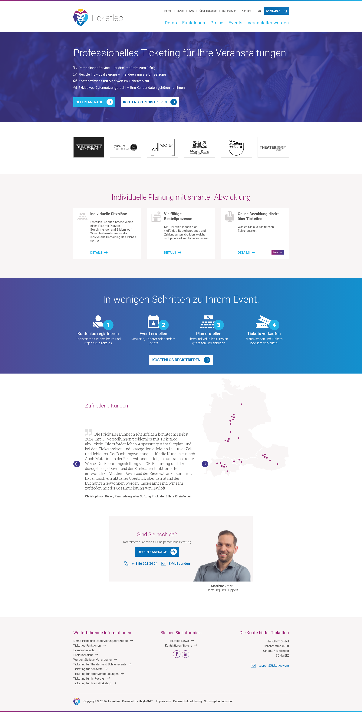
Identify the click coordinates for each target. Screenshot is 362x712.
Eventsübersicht (84, 650)
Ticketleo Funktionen (87, 645)
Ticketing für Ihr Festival (89, 678)
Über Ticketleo (208, 10)
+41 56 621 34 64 (144, 563)
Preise (216, 22)
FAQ (191, 10)
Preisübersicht (83, 655)
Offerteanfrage (152, 552)
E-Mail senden (179, 563)
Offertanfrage (89, 102)
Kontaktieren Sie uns (178, 645)
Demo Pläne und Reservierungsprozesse (100, 641)
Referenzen (229, 10)
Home (168, 10)
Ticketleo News (178, 641)
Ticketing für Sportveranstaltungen (96, 674)
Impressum (163, 701)
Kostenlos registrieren (145, 102)
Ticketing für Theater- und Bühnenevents (100, 664)
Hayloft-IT (146, 701)
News (180, 10)
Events (235, 22)
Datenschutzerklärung (187, 701)
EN (259, 10)
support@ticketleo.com (273, 665)
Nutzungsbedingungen (218, 701)
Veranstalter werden (268, 22)
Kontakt (246, 10)
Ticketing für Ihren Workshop (92, 683)
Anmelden (273, 10)
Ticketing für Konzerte (88, 669)
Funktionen (193, 22)
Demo (171, 22)
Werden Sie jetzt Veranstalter (92, 659)
